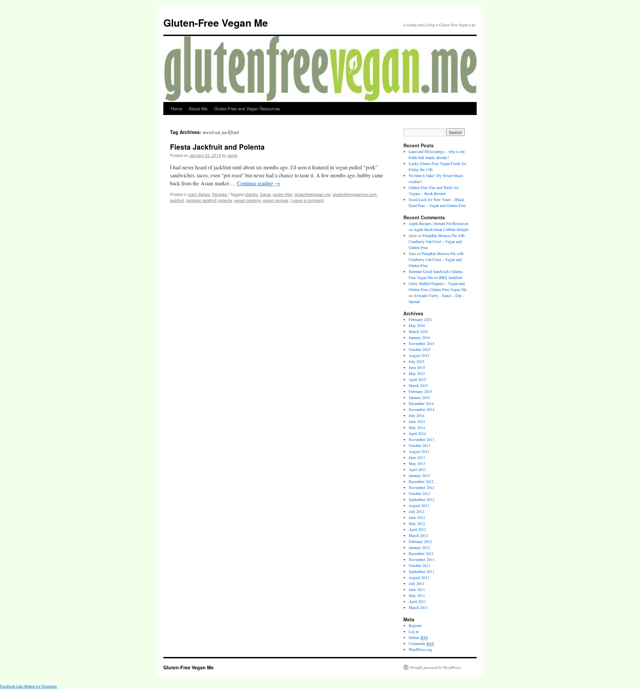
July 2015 (416, 361)
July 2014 (416, 415)
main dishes (199, 194)
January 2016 (419, 337)
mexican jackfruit (201, 200)
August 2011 (419, 577)
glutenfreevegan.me (312, 194)
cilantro (251, 194)
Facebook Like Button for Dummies (28, 686)
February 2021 (420, 319)
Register (415, 625)
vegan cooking (247, 200)
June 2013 (417, 457)
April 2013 (417, 469)
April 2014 (417, 433)
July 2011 (416, 583)
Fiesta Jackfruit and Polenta (217, 147)
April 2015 (417, 379)
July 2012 (416, 511)
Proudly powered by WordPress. (436, 667)
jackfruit (177, 200)
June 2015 (417, 367)
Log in (414, 631)
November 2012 (421, 487)
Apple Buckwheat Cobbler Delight (441, 229)
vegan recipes (275, 200)
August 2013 (419, 451)
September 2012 (421, 499)
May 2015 (417, 373)
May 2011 (417, 595)
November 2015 (421, 343)
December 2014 (421, 403)
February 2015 (420, 391)
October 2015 (419, 349)
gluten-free (282, 194)
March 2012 (418, 535)
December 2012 (421, 481)
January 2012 (419, 547)
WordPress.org (420, 649)
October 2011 (419, 565)
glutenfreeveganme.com (355, 194)
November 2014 (421, 409)
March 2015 (418, 385)
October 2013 (419, 445)
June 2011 (417, 589)
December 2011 (421, 553)
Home (176, 108)
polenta (225, 200)
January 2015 (419, 397)
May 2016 (417, 325)
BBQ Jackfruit (450, 277)
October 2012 (419, 493)
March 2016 (418, 331)
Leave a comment (307, 200)
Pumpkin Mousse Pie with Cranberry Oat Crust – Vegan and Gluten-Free (437, 241)
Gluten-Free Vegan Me (215, 22)
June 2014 (417, 421)
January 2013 (419, 475)
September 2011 (421, 571)
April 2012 (417, 529)
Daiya (265, 194)
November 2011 (421, 559)
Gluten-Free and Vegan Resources (247, 108)
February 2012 (420, 541)
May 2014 (417, 427)
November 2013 (421, 439)
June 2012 (417, 517)
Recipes (219, 194)
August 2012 (419, 505)
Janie (232, 155)
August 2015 (419, 355)
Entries (418, 637)
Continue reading (258, 183)
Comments (421, 643)
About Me (198, 108)
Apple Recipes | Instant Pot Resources (439, 223)
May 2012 (417, 523)
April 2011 (417, 601)
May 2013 (417, 463)
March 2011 (418, 607)
